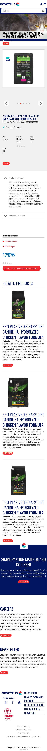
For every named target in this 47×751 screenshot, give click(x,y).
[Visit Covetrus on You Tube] (19, 702)
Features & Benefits (17, 215)
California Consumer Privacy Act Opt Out (23, 736)
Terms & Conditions (23, 730)
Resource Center (32, 709)
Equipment (29, 701)
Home (2, 40)
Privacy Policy (23, 733)
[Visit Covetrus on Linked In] (6, 702)
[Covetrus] (10, 3)
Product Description (17, 178)
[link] (21, 146)
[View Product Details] (18, 305)
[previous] (6, 103)
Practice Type (30, 693)
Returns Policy (23, 726)
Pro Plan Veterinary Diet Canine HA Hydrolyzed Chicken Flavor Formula (23, 331)
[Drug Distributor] (9, 714)
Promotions (30, 713)
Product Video (11, 241)
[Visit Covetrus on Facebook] (12, 702)
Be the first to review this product (22, 269)
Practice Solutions (33, 705)
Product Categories (33, 697)
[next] (40, 103)
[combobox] (22, 10)
